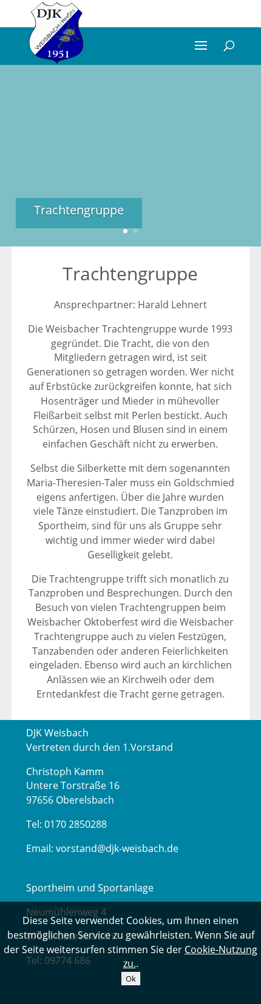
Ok (131, 978)
